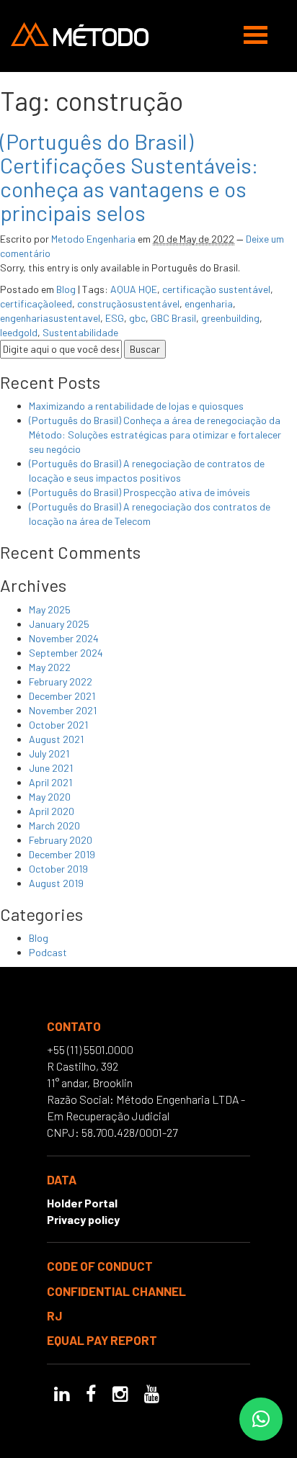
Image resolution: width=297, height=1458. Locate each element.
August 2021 (56, 739)
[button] (261, 1419)
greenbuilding (230, 318)
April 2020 (51, 811)
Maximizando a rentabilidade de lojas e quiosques (136, 406)
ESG (114, 318)
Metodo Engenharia (93, 239)
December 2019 (62, 854)
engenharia (209, 303)
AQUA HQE (133, 289)
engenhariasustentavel (50, 318)
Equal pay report (102, 1340)
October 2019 (58, 869)
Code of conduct (100, 1266)
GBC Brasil (173, 318)
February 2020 (60, 840)
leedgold (18, 332)
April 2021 (50, 782)
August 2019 (56, 883)
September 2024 (66, 653)
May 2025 (50, 609)
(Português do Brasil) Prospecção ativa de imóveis (139, 492)
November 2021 (63, 710)
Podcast (48, 952)
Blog (66, 289)
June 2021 (51, 768)
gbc (137, 318)
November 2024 (64, 638)
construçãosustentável (128, 303)
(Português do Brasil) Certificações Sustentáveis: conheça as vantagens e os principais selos (129, 176)
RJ (54, 1315)
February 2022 (60, 681)
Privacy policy (83, 1219)
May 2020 (50, 797)
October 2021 (58, 725)
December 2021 (62, 696)
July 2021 (49, 753)
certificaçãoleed (36, 303)
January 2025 (59, 624)
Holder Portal (82, 1203)
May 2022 (50, 667)
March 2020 (54, 825)
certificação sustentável (216, 289)
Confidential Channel (116, 1291)
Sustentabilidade (80, 332)
